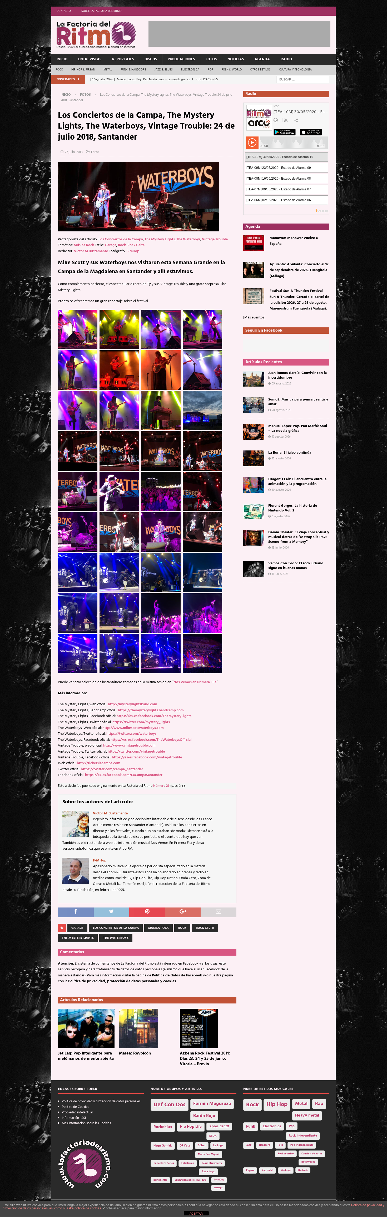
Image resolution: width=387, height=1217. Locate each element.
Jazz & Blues (164, 69)
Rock (59, 69)
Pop (210, 69)
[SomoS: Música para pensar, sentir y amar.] (253, 405)
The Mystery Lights (160, 239)
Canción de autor (311, 1154)
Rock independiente (303, 1135)
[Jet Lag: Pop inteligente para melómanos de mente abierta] (86, 1028)
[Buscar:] (302, 80)
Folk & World (232, 69)
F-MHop (132, 251)
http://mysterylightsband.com (132, 704)
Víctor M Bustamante (91, 251)
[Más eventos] (254, 318)
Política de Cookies (75, 1107)
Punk (250, 1126)
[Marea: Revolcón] (147, 1028)
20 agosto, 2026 (281, 410)
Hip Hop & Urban (83, 69)
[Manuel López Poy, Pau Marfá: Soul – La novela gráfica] (253, 432)
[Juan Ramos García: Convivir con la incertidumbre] (253, 379)
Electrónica (190, 69)
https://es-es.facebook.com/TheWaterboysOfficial (151, 740)
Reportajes (123, 59)
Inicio (62, 59)
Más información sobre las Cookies (86, 1123)
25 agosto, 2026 (281, 383)
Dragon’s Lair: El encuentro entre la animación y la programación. (297, 481)
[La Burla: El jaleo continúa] (253, 458)
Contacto (64, 11)
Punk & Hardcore (133, 69)
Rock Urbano (308, 1162)
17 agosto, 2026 (281, 436)
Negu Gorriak (162, 1145)
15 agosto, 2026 (281, 458)
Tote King (219, 1180)
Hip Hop (276, 1104)
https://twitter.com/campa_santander (112, 769)
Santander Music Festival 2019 (190, 1180)
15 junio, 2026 (280, 547)
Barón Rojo (204, 1115)
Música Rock (84, 245)
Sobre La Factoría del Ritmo (101, 11)
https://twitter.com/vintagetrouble (136, 752)
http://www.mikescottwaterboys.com (133, 728)
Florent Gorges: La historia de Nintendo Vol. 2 (292, 508)
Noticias (235, 59)
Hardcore (264, 1145)
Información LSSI (74, 1118)
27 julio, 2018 (74, 152)
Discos (151, 59)
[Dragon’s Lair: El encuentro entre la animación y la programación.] (253, 485)
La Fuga (218, 1145)
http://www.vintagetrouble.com (129, 746)
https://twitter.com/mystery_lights (141, 722)
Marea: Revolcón (135, 1053)
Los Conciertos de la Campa (120, 239)
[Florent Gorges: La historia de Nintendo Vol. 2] (253, 511)
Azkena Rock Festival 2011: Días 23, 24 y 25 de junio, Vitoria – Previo (205, 1059)
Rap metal (267, 1170)
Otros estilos (260, 69)
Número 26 (161, 786)
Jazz (248, 1145)
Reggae (250, 1170)
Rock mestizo (286, 1154)
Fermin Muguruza (212, 1104)
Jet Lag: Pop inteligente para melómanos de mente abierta (86, 1056)
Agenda (262, 59)
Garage (110, 245)
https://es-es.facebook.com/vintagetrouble (147, 757)
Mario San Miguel (208, 1154)
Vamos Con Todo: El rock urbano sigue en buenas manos (295, 565)
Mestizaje (286, 1170)
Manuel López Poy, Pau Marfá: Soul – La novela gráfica (297, 428)
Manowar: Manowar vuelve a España (294, 241)
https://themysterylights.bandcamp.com (151, 710)
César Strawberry (212, 1163)
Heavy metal (307, 1115)
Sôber (202, 1145)
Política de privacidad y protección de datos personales (101, 1101)
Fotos (211, 59)
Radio (286, 59)
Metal (107, 69)
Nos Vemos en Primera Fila (194, 682)
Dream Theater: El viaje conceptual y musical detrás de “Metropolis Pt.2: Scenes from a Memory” (298, 537)
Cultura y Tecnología (295, 69)
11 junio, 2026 (280, 574)
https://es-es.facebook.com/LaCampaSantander (123, 775)
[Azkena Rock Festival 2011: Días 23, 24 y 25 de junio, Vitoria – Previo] (208, 1028)
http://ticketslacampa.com (98, 763)
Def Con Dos (169, 1104)
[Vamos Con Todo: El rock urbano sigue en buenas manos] (253, 569)
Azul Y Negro (208, 1172)
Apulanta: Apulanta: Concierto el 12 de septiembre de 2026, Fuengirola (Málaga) (299, 270)
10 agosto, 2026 (281, 490)
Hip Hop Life (191, 1127)
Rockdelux (162, 1127)
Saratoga (218, 1187)
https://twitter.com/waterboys (131, 734)
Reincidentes (160, 1180)
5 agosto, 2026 (281, 516)
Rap (319, 1104)
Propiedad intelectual (77, 1112)
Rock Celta (136, 245)
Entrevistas (89, 59)
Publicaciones (181, 59)
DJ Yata (185, 1145)
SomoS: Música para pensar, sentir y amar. (298, 402)
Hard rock (302, 1170)
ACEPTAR (196, 1213)
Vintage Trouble (215, 239)
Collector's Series (163, 1163)
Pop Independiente (301, 1145)
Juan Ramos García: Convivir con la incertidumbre (297, 375)
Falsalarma (187, 1163)
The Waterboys (188, 239)
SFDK (213, 1136)
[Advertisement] (244, 33)
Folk (280, 1145)
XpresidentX (219, 1126)
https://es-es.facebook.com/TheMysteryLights (154, 716)
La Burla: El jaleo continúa (289, 453)
